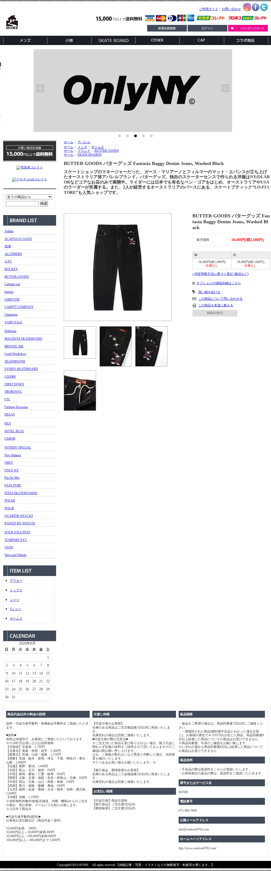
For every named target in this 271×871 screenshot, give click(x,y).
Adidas (8, 231)
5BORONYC (13, 392)
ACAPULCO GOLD (18, 239)
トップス (16, 590)
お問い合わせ (231, 9)
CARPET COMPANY (19, 307)
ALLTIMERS (13, 254)
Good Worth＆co (15, 354)
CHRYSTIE (12, 299)
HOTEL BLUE (14, 431)
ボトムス (16, 618)
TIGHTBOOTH (14, 361)
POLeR (9, 508)
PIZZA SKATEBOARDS (20, 493)
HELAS (9, 414)
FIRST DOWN (14, 384)
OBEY (8, 462)
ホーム (68, 142)
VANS (8, 547)
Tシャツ (15, 609)
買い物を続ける (209, 292)
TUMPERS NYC (15, 540)
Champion (10, 314)
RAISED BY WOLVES (19, 523)
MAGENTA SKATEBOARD (23, 339)
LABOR (9, 438)
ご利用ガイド (208, 9)
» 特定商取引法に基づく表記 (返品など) (220, 274)
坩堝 (7, 246)
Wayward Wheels (15, 555)
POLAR (9, 500)
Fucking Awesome (16, 407)
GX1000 (10, 376)
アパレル (84, 142)
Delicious (10, 331)
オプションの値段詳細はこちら (218, 283)
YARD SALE (13, 322)
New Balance (12, 455)
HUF (7, 423)
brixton (8, 292)
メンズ (82, 147)
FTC (7, 399)
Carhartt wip (12, 284)
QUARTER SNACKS (18, 516)
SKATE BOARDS (90, 155)
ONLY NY (11, 470)
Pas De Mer (12, 478)
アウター (16, 581)
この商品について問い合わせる (220, 299)
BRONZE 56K (14, 346)
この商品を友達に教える (215, 305)
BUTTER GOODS (16, 277)
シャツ (14, 600)
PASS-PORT (12, 485)
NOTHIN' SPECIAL (17, 447)
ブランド (84, 151)
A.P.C (8, 261)
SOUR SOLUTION (17, 532)
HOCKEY (11, 269)
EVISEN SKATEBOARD (21, 369)
